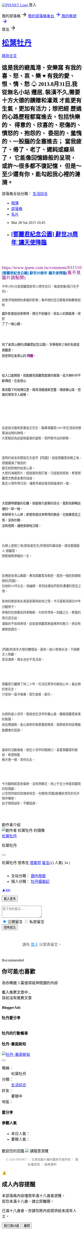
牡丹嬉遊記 (40, 882)
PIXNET (21, 1159)
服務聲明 (50, 1164)
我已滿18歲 (11, 1226)
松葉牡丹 (17, 43)
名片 (15, 214)
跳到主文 (9, 56)
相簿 (15, 203)
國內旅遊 (38, 876)
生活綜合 (40, 194)
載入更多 (10, 899)
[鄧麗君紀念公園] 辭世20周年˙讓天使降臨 (34, 273)
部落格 (16, 209)
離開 (27, 1226)
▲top (6, 890)
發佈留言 (10, 927)
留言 (45, 863)
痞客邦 (35, 863)
